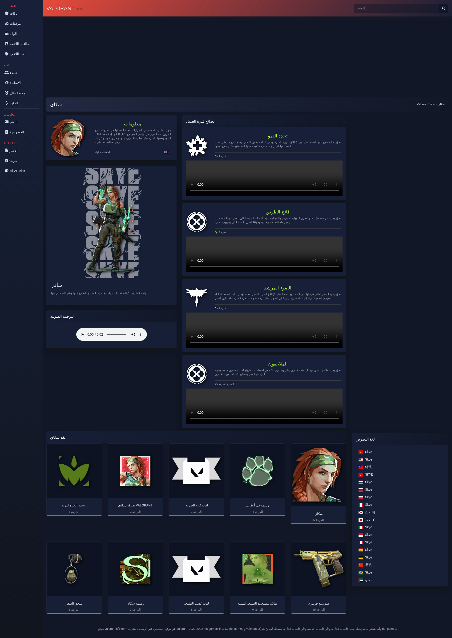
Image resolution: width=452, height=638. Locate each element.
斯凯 (368, 565)
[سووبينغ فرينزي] (318, 569)
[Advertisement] (184, 53)
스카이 (370, 512)
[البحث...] (443, 8)
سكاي (319, 514)
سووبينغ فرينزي (318, 604)
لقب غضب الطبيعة (196, 604)
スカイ (370, 520)
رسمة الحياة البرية (74, 505)
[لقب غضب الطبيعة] (196, 568)
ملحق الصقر (74, 604)
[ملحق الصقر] (74, 569)
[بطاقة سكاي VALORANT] (135, 470)
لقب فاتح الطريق (196, 505)
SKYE (369, 475)
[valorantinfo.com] (64, 8)
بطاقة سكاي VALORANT (135, 505)
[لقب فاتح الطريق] (196, 470)
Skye (368, 452)
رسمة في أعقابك (257, 505)
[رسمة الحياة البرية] (74, 470)
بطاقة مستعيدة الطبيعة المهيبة (257, 604)
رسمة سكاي (135, 604)
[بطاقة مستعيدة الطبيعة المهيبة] (258, 569)
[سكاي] (318, 475)
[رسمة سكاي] (135, 569)
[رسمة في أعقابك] (258, 470)
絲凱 (368, 467)
